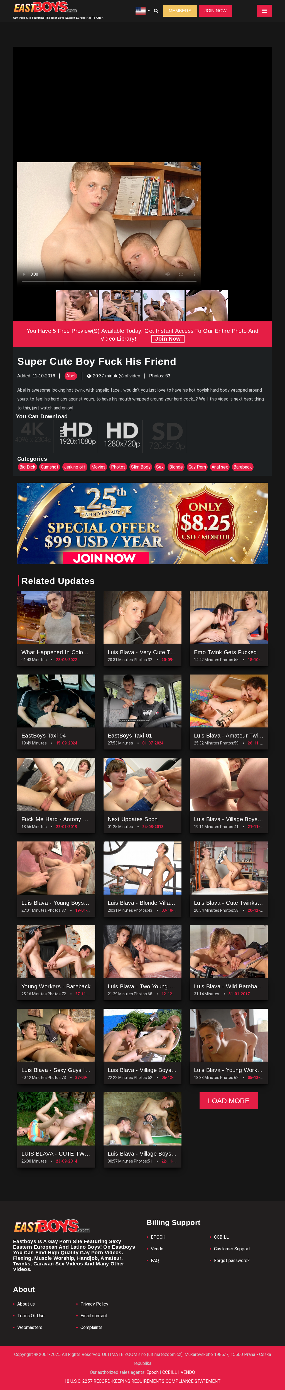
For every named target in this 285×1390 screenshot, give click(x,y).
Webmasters (29, 1327)
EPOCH (158, 1237)
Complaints (91, 1327)
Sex (160, 467)
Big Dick (27, 467)
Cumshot (49, 467)
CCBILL (221, 1237)
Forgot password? (232, 1260)
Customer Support (232, 1248)
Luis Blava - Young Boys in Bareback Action (77, 903)
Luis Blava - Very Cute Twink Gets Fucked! (163, 652)
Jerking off (75, 467)
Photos (118, 467)
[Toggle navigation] (264, 11)
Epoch (153, 1372)
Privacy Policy (94, 1304)
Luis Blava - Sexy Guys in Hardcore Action (76, 1070)
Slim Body (141, 467)
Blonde (176, 467)
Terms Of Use (31, 1315)
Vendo (157, 1248)
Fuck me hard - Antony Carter (60, 819)
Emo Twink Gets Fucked (225, 652)
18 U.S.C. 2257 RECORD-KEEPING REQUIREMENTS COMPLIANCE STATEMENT (142, 1381)
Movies (98, 467)
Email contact (94, 1315)
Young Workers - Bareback (56, 986)
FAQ (155, 1260)
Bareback (243, 467)
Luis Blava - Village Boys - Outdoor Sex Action (167, 1070)
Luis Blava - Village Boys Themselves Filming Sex (171, 1154)
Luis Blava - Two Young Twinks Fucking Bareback (171, 986)
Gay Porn (197, 467)
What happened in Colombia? (60, 652)
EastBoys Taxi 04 (43, 735)
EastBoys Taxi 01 (130, 735)
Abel (70, 375)
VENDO (187, 1372)
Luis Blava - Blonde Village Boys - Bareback (164, 903)
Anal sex (220, 467)
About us (26, 1304)
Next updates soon (133, 819)
